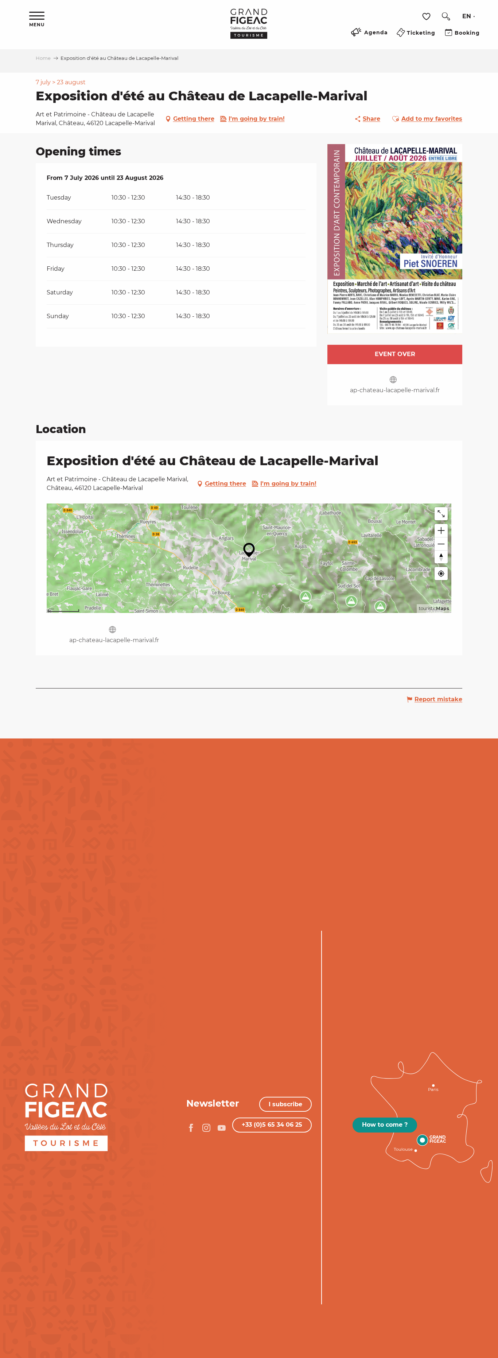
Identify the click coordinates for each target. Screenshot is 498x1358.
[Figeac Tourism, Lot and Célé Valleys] (248, 29)
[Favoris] (427, 16)
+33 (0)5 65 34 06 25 (272, 1124)
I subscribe (285, 1104)
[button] (446, 16)
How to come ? (385, 1124)
